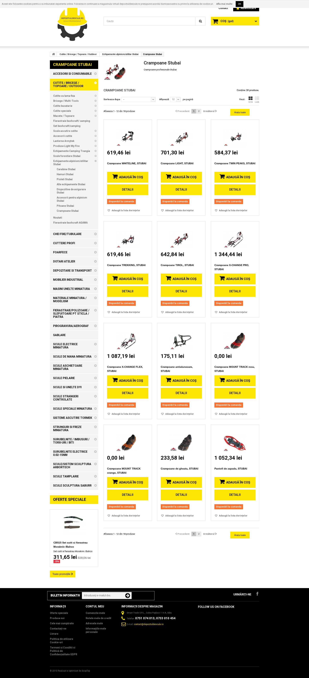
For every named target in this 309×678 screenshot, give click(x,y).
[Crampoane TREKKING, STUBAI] (127, 236)
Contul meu (95, 606)
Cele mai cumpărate (62, 623)
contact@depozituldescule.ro (148, 624)
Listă (257, 102)
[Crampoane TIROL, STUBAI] (181, 236)
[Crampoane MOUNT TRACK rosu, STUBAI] (235, 338)
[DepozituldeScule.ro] (74, 23)
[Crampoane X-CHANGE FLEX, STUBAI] (127, 338)
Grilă (250, 102)
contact (223, 8)
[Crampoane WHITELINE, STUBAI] (127, 134)
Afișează (164, 99)
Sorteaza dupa (112, 99)
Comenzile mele (95, 613)
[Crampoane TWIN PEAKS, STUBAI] (235, 134)
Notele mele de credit (98, 618)
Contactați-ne (58, 628)
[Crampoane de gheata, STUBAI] (181, 440)
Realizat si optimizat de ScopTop (74, 671)
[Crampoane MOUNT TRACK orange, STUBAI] (127, 440)
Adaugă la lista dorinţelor (125, 210)
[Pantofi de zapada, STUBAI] (235, 440)
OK (239, 4)
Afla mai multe (224, 4)
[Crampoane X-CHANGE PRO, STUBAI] (235, 236)
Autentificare (248, 8)
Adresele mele (94, 623)
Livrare (54, 633)
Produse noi (57, 618)
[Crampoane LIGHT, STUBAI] (181, 134)
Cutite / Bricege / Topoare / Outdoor (78, 54)
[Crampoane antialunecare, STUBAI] (181, 338)
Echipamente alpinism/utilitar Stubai (120, 54)
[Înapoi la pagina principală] (53, 54)
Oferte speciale (69, 499)
